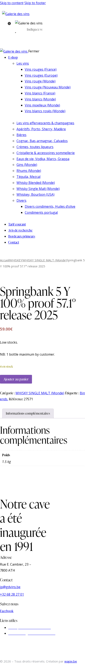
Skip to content (12, 3)
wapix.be (70, 661)
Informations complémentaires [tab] (28, 413)
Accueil (4, 260)
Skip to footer (35, 3)
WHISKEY (15, 260)
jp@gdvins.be (10, 587)
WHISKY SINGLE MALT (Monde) (44, 260)
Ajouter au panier (16, 379)
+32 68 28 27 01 (12, 594)
